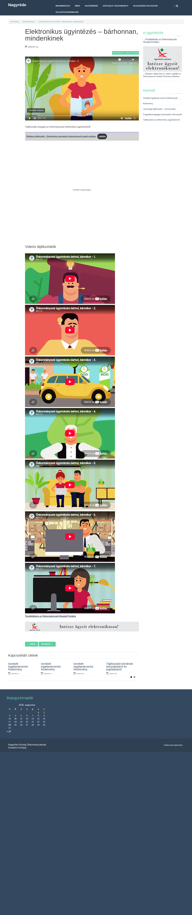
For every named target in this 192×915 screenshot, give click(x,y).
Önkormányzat (63, 6)
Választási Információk (67, 12)
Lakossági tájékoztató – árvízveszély (159, 109)
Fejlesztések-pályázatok (145, 6)
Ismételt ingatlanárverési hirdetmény (18, 666)
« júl (9, 731)
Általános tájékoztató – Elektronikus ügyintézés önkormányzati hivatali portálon (61, 136)
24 (10, 725)
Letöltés (102, 136)
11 (15, 719)
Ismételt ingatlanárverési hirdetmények (160, 98)
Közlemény (148, 103)
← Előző (31, 644)
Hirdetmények (29, 22)
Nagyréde (17, 5)
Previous (132, 655)
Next (137, 655)
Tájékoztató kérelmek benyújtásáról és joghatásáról (119, 666)
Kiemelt (135, 53)
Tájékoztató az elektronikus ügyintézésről (161, 120)
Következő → (47, 644)
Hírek (77, 6)
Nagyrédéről (91, 6)
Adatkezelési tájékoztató (173, 745)
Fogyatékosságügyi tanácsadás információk (162, 114)
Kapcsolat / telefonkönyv (115, 6)
